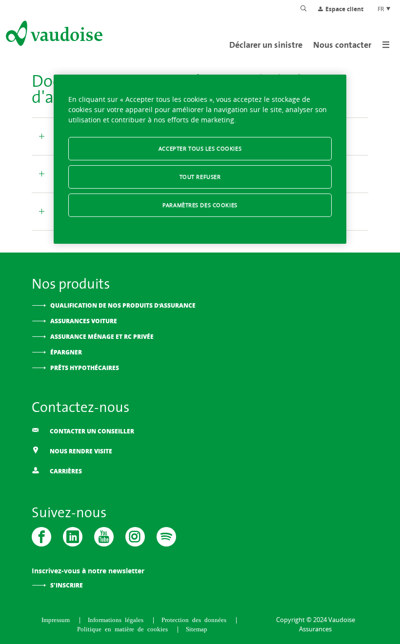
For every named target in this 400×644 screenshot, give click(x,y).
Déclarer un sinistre (265, 45)
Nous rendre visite (80, 451)
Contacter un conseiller (91, 431)
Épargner (66, 352)
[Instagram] (135, 536)
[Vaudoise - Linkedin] (72, 536)
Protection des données (195, 619)
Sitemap (196, 628)
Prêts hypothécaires (84, 368)
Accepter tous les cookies (200, 148)
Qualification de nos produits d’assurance (123, 305)
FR (381, 9)
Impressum (57, 619)
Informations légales (117, 619)
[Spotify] (166, 536)
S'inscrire (66, 585)
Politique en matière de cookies (124, 628)
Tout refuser (200, 176)
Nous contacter (342, 45)
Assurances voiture (83, 321)
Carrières (65, 471)
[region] (200, 159)
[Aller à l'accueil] (53, 35)
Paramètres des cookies (200, 205)
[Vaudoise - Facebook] (41, 536)
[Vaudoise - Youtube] (104, 536)
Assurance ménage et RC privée (102, 336)
